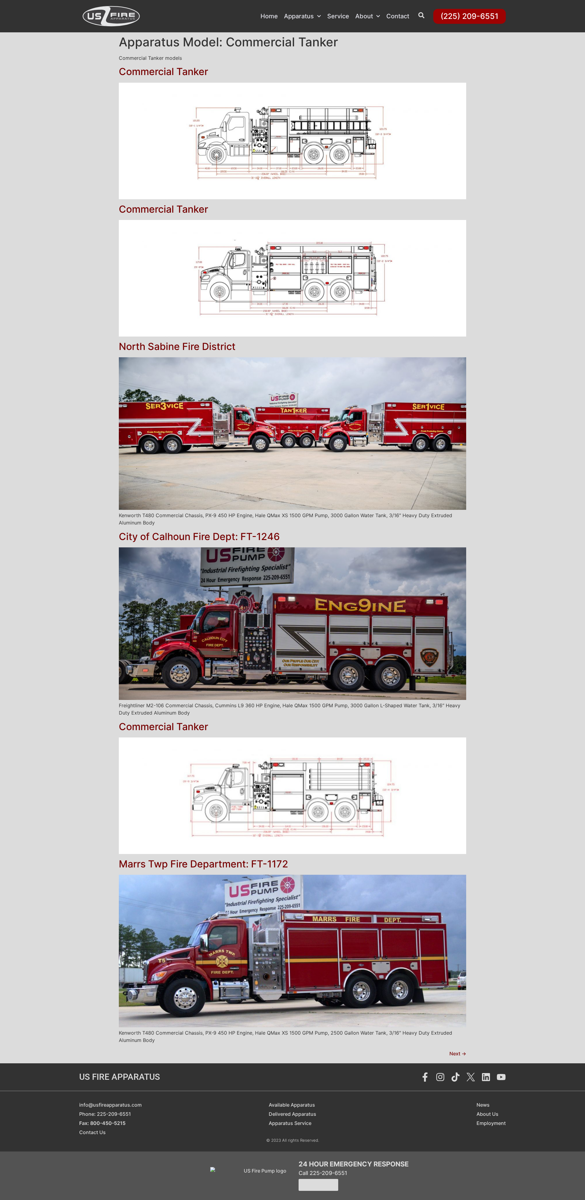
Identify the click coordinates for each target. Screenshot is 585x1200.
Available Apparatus (292, 1105)
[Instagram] (440, 1077)
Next (457, 1053)
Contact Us (92, 1132)
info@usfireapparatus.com (110, 1105)
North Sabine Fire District (177, 346)
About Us (487, 1114)
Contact (397, 16)
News (483, 1105)
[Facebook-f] (425, 1077)
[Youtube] (501, 1077)
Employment (491, 1123)
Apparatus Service (290, 1123)
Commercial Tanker (163, 71)
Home (269, 16)
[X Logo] (470, 1077)
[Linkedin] (486, 1077)
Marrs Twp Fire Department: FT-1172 (203, 864)
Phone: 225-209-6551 (105, 1114)
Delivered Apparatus (292, 1114)
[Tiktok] (455, 1077)
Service (338, 16)
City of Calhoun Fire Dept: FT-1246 (199, 536)
